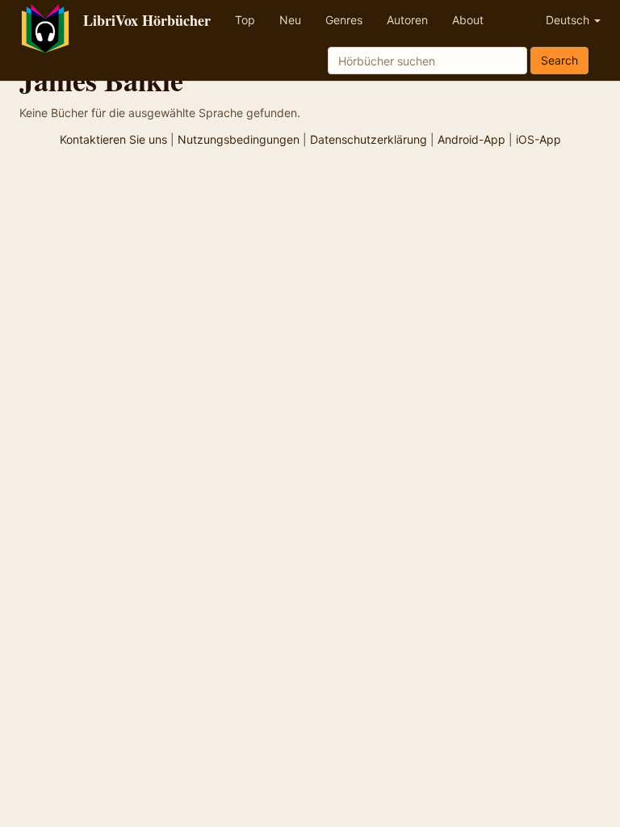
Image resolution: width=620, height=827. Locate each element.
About (468, 20)
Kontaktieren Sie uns (113, 139)
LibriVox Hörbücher (147, 20)
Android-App (471, 139)
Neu (290, 20)
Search (559, 60)
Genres (343, 20)
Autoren (407, 20)
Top (245, 20)
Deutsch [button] (569, 20)
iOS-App (538, 139)
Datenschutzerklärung (368, 139)
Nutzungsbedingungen (239, 139)
